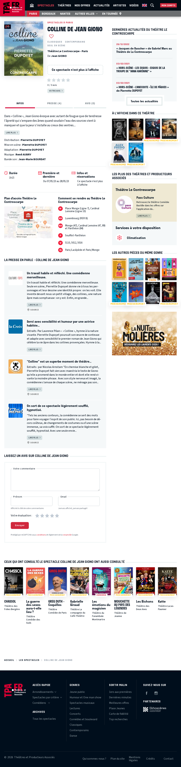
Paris (33, 13)
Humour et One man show (85, 697)
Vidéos (134, 5)
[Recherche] (152, 5)
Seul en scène (56, 45)
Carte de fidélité (118, 714)
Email (64, 496)
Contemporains (75, 42)
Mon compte (168, 5)
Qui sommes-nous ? (94, 759)
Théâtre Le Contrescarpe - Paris (67, 51)
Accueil (9, 660)
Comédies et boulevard (83, 719)
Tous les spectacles (44, 719)
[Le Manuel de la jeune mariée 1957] (169, 269)
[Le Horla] (152, 293)
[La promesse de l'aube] (119, 130)
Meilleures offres (119, 703)
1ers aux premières (120, 692)
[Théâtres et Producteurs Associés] (32, 5)
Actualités (102, 5)
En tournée (110, 13)
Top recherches (118, 719)
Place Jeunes (117, 708)
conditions (41, 534)
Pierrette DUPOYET (33, 140)
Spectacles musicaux (82, 703)
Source (34, 310)
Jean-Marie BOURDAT (32, 159)
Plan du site (117, 759)
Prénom (17, 496)
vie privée (67, 534)
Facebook (146, 692)
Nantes (65, 13)
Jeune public (77, 692)
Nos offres (82, 5)
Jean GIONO (59, 56)
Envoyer (20, 525)
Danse (73, 736)
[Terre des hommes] (136, 130)
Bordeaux (49, 13)
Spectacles (45, 5)
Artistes (119, 5)
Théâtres (64, 5)
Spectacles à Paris (60, 22)
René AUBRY (23, 154)
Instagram (156, 692)
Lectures (75, 708)
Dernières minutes (120, 697)
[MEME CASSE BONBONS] (119, 269)
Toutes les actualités (144, 101)
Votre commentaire (24, 468)
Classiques (54, 42)
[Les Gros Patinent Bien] (136, 269)
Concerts (75, 714)
